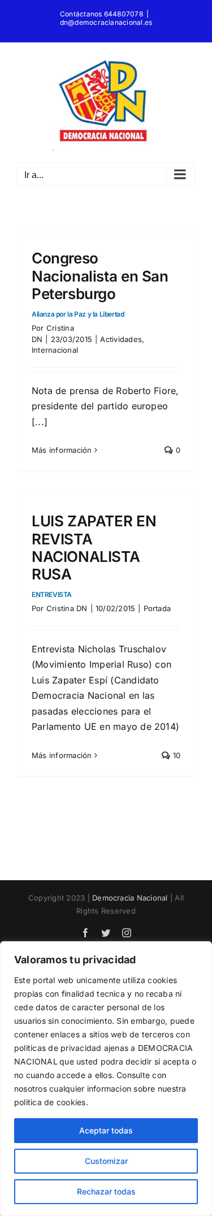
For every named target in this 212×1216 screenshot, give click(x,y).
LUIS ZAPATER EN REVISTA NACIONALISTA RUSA (94, 555)
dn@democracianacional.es (106, 22)
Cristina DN (67, 608)
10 (175, 755)
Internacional (55, 349)
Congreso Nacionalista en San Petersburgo (100, 283)
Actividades (121, 339)
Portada (157, 608)
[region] (106, 1078)
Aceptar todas (106, 1130)
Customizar (106, 1161)
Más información (62, 450)
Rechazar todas (106, 1191)
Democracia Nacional (130, 897)
